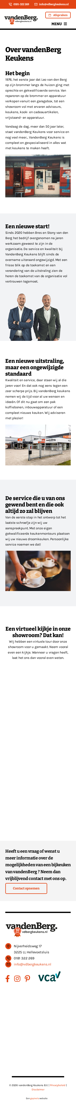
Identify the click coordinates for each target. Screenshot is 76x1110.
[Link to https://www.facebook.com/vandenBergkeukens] (7, 978)
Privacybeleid (57, 1085)
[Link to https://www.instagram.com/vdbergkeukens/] (17, 978)
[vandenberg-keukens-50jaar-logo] (21, 16)
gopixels (34, 1098)
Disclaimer (38, 1089)
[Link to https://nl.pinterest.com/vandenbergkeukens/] (27, 978)
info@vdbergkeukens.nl (32, 964)
